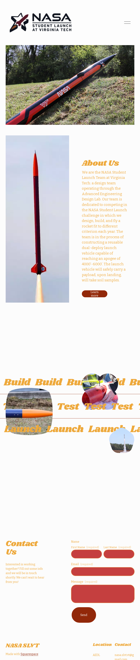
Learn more (95, 293)
